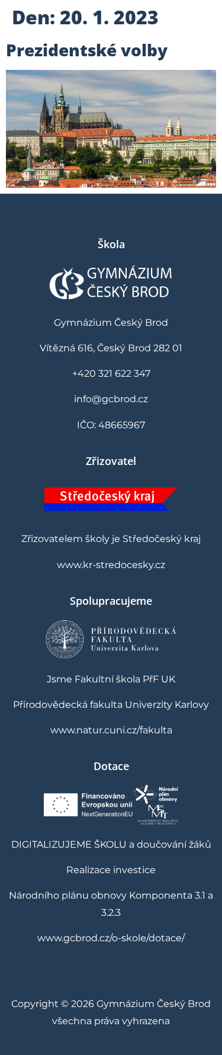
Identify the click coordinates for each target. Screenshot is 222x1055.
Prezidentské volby (87, 50)
